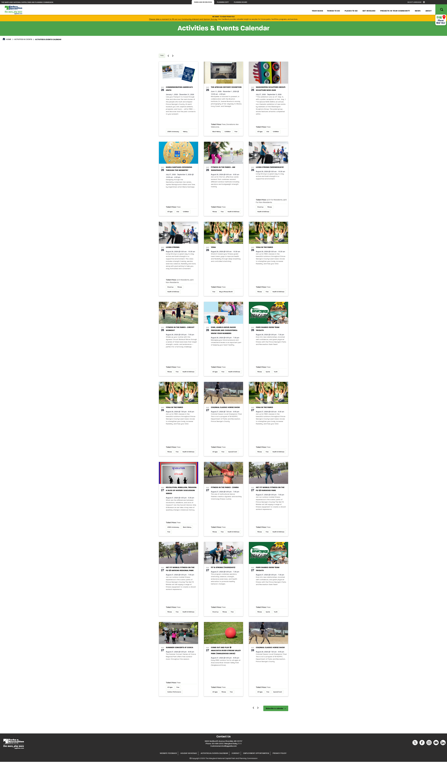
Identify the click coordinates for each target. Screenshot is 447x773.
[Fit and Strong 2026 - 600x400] (223, 553)
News (418, 11)
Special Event (232, 452)
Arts (267, 131)
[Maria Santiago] (178, 153)
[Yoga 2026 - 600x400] (223, 233)
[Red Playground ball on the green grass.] (223, 633)
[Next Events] (172, 55)
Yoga (213, 247)
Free (236, 131)
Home (8, 39)
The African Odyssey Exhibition (226, 87)
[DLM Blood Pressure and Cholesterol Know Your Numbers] (223, 313)
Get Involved (368, 11)
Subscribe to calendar (274, 708)
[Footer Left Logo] (13, 743)
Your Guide (317, 11)
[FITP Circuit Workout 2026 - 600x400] (178, 313)
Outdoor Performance (174, 692)
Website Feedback (168, 753)
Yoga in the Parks (264, 247)
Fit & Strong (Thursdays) (223, 567)
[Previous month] (253, 707)
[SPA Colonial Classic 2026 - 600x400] (223, 393)
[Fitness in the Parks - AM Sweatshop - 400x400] (223, 153)
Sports (268, 372)
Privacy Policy (279, 753)
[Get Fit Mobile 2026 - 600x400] (268, 473)
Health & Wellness (233, 211)
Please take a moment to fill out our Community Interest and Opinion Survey (183, 19)
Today (162, 55)
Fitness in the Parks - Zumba (225, 487)
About (428, 11)
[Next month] (257, 707)
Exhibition (228, 131)
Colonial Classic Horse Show (225, 407)
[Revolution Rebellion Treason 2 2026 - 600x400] (178, 473)
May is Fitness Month (226, 291)
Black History (216, 131)
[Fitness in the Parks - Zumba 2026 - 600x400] (223, 473)
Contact (236, 753)
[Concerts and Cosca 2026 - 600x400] (178, 633)
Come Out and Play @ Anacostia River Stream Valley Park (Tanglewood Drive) (226, 651)
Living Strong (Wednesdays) (270, 167)
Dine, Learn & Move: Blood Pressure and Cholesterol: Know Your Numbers (224, 330)
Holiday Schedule (188, 753)
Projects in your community (395, 11)
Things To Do (333, 11)
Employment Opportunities (256, 753)
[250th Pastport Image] (178, 73)
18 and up (260, 207)
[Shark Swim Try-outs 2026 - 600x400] (268, 313)
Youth (276, 372)
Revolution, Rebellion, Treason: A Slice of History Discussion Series (181, 490)
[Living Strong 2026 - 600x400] (268, 153)
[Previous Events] (168, 55)
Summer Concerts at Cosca (179, 648)
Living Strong (172, 247)
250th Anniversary (173, 131)
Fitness (214, 211)
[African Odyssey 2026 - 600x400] (223, 73)
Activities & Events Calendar (214, 753)
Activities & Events (23, 39)
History (185, 131)
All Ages (259, 131)
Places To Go (351, 11)
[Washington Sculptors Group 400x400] (268, 73)
